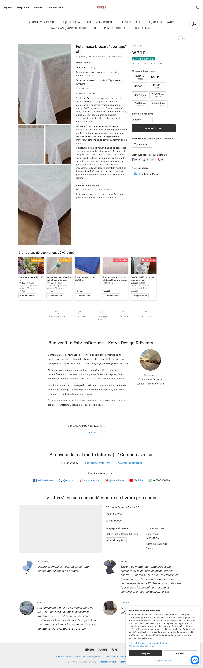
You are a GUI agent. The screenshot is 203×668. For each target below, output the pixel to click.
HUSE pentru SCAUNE (100, 22)
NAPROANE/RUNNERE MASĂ (68, 28)
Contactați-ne (55, 7)
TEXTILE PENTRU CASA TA (110, 28)
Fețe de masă (116, 56)
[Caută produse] (194, 23)
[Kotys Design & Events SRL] (101, 7)
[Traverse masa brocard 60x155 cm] (87, 265)
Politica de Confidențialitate (88, 656)
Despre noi (23, 7)
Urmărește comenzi (101, 318)
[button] (142, 145)
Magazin (7, 7)
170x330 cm (140, 104)
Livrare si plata (111, 656)
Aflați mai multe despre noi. (142, 646)
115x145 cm (139, 77)
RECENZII (93, 432)
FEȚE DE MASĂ (71, 22)
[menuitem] (178, 39)
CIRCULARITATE (142, 28)
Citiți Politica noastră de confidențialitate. (148, 643)
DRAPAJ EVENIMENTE (41, 22)
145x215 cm (140, 95)
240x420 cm (158, 104)
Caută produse (57, 316)
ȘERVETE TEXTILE (131, 22)
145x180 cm (158, 86)
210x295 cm (157, 95)
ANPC (101, 425)
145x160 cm (140, 86)
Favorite (123, 316)
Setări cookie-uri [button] (163, 661)
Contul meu (79, 316)
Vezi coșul (146, 316)
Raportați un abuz (108, 662)
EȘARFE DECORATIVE (162, 22)
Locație (38, 7)
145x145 (155, 77)
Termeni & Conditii (63, 656)
